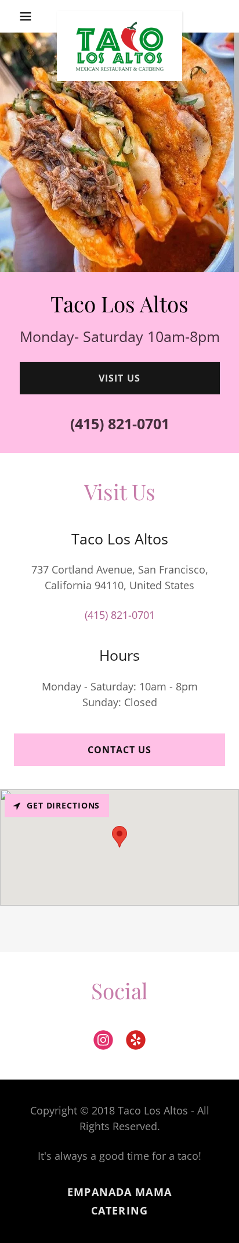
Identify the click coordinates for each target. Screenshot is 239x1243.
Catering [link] (119, 1210)
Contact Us (119, 749)
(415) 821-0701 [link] (119, 423)
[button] (30, 16)
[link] (120, 16)
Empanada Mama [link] (119, 1192)
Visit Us (119, 378)
